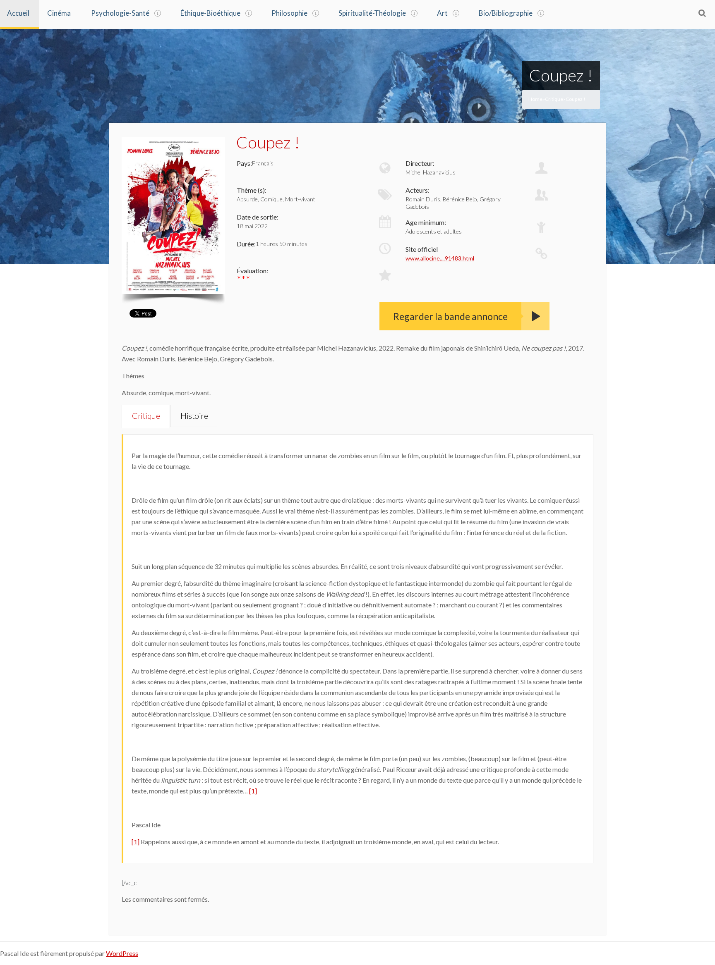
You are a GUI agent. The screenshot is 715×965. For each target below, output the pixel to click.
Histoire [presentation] (194, 415)
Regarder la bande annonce (450, 316)
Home (535, 99)
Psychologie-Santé (120, 13)
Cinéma (59, 13)
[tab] (145, 416)
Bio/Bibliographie (506, 13)
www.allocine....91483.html (439, 258)
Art (442, 13)
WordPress (122, 953)
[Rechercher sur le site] (702, 12)
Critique (554, 99)
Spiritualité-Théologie (372, 13)
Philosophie (289, 13)
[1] (253, 791)
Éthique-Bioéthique (210, 13)
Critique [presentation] (146, 415)
